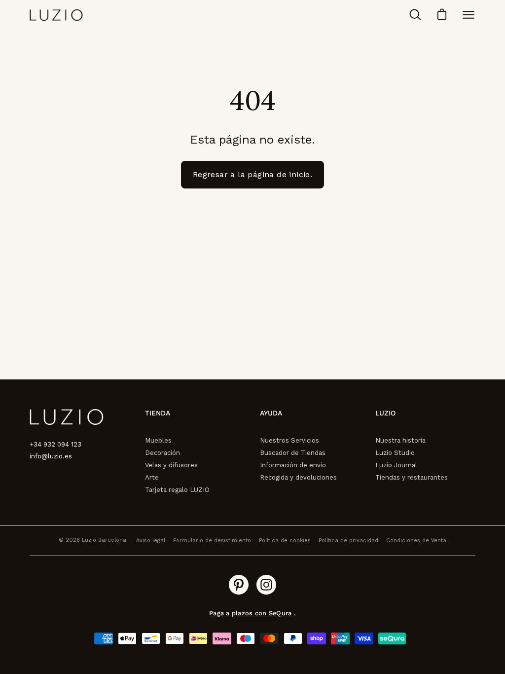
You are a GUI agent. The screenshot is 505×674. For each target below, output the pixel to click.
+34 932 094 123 (55, 444)
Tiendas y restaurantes (411, 477)
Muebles (158, 440)
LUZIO (385, 413)
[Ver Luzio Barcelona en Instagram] (266, 585)
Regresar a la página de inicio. (252, 174)
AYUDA (271, 413)
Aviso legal (150, 540)
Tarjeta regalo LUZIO (177, 489)
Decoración (162, 452)
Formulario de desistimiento (212, 540)
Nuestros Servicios (289, 440)
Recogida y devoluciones (298, 477)
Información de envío (293, 465)
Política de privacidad (348, 540)
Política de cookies (285, 540)
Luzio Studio (395, 452)
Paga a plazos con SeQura (251, 613)
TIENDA (157, 413)
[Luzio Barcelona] (57, 15)
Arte (152, 477)
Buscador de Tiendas (292, 452)
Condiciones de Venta (416, 540)
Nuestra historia (400, 440)
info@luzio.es (51, 456)
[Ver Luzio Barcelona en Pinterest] (239, 585)
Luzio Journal (396, 465)
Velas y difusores (171, 465)
